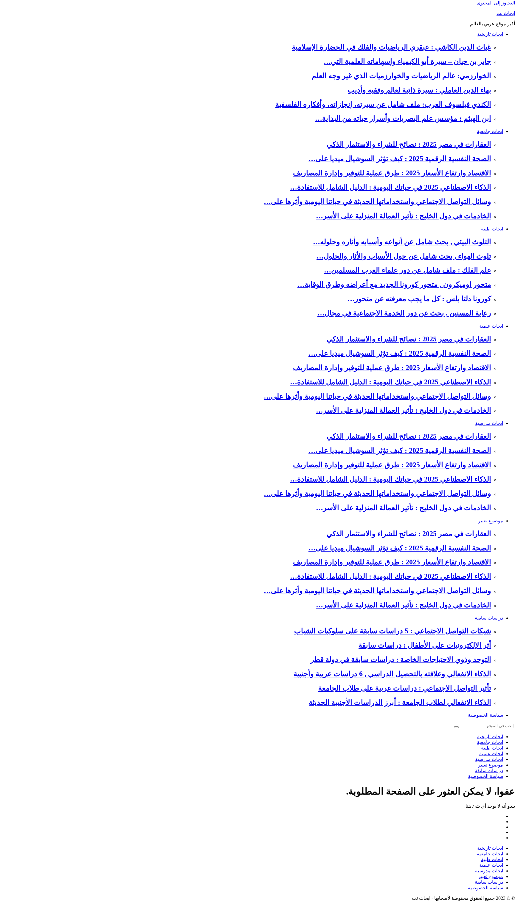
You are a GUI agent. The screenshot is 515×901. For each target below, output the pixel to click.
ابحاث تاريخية (490, 34)
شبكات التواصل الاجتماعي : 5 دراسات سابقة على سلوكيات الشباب (392, 631)
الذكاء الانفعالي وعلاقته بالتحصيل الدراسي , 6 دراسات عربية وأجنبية (392, 674)
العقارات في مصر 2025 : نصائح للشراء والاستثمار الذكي (409, 144)
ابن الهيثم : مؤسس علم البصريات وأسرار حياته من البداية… (403, 118)
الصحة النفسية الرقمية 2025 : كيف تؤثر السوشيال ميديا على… (399, 158)
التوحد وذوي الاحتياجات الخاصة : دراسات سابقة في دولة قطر (401, 659)
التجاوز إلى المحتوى (496, 2)
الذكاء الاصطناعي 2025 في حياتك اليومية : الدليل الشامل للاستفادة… (390, 187)
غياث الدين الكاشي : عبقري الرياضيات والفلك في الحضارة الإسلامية (391, 47)
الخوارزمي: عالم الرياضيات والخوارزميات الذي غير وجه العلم (401, 76)
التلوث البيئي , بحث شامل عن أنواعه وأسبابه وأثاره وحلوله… (402, 242)
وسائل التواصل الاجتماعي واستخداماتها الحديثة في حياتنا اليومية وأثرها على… (377, 201)
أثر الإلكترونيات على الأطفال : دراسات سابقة (425, 645)
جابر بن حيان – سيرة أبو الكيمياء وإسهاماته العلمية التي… (407, 61)
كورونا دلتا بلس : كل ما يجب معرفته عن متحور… (419, 299)
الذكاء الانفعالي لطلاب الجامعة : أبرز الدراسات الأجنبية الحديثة (400, 702)
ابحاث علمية (491, 326)
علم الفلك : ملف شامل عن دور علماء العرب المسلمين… (407, 270)
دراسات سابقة (489, 617)
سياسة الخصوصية (485, 715)
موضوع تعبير (490, 520)
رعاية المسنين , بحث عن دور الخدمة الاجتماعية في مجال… (404, 313)
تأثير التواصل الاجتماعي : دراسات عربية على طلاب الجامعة (404, 688)
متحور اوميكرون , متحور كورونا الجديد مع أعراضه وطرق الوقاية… (394, 284)
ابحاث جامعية (490, 131)
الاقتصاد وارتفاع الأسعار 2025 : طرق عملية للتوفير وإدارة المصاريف (392, 173)
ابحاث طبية (492, 228)
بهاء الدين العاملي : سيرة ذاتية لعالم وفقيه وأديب (419, 90)
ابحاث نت (506, 13)
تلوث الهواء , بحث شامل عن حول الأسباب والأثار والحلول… (404, 256)
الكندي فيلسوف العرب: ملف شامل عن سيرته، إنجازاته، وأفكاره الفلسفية (383, 104)
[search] (456, 727)
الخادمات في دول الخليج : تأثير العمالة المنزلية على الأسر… (403, 216)
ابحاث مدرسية (489, 423)
